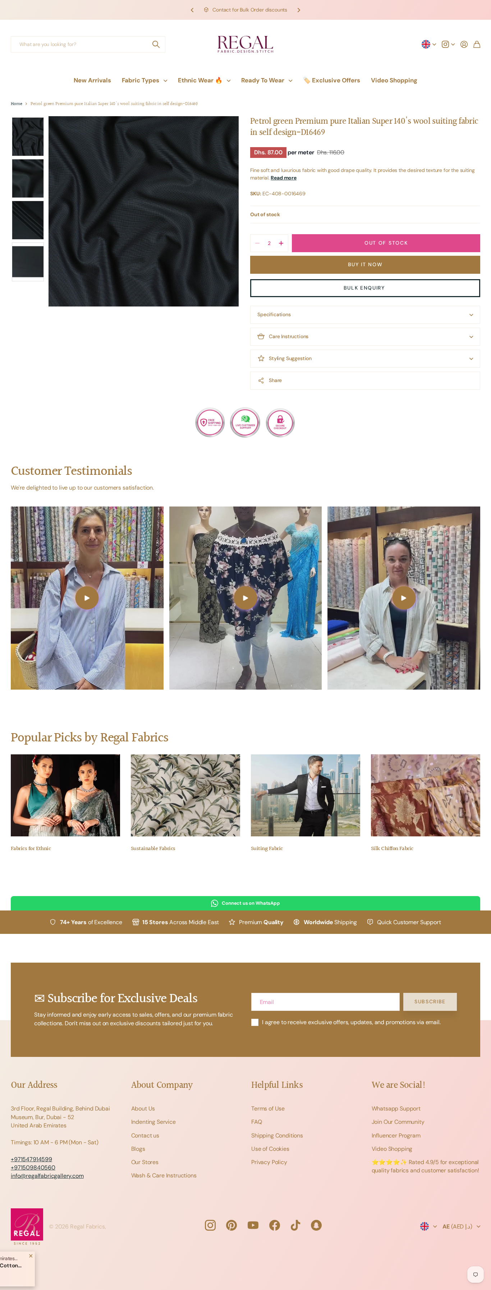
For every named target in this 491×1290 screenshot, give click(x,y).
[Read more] (448, 44)
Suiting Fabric (267, 848)
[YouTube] (253, 1225)
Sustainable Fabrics (153, 848)
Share (275, 380)
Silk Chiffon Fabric (392, 848)
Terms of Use (268, 1108)
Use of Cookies (270, 1149)
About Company (162, 1085)
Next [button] (298, 10)
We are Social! (399, 1085)
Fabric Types (140, 80)
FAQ (256, 1122)
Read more (284, 177)
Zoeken (156, 44)
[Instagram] (210, 1225)
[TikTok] (295, 1225)
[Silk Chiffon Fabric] (425, 795)
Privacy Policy (269, 1162)
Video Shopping (394, 80)
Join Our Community (398, 1122)
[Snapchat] (316, 1225)
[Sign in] (464, 44)
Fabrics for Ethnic (31, 848)
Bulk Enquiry (365, 288)
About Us (143, 1108)
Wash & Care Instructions (164, 1175)
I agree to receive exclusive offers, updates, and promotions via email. (351, 1022)
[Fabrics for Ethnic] (65, 795)
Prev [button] (192, 10)
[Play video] (87, 598)
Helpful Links (277, 1085)
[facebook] (274, 1225)
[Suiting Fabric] (305, 795)
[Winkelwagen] (476, 44)
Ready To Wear (262, 80)
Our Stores (145, 1162)
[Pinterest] (231, 1225)
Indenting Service (153, 1122)
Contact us (145, 1135)
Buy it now (365, 264)
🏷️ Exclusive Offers (331, 80)
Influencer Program (396, 1135)
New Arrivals (92, 80)
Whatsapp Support (396, 1108)
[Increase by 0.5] (281, 243)
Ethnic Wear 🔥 (200, 80)
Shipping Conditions (277, 1135)
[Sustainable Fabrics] (185, 795)
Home (16, 104)
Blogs (138, 1149)
